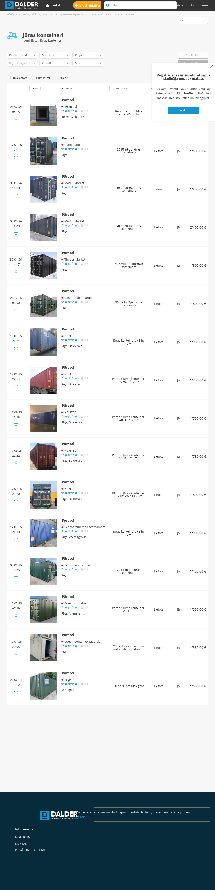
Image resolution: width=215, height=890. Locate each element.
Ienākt (56, 5)
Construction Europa (78, 298)
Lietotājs (66, 88)
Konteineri (106, 14)
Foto (36, 88)
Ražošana (12, 14)
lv (192, 5)
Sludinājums (87, 5)
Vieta (179, 5)
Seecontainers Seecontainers (84, 527)
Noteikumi (23, 837)
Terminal (70, 107)
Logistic (69, 680)
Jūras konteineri (126, 14)
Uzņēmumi (43, 78)
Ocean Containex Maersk (82, 642)
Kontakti (22, 843)
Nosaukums (121, 88)
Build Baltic (72, 145)
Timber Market (74, 259)
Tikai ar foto (20, 78)
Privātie (63, 78)
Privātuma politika (30, 850)
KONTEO (70, 336)
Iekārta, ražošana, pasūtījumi (37, 14)
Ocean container (76, 603)
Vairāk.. (81, 817)
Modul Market (74, 183)
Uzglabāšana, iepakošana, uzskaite (77, 14)
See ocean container (78, 565)
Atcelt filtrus (193, 55)
